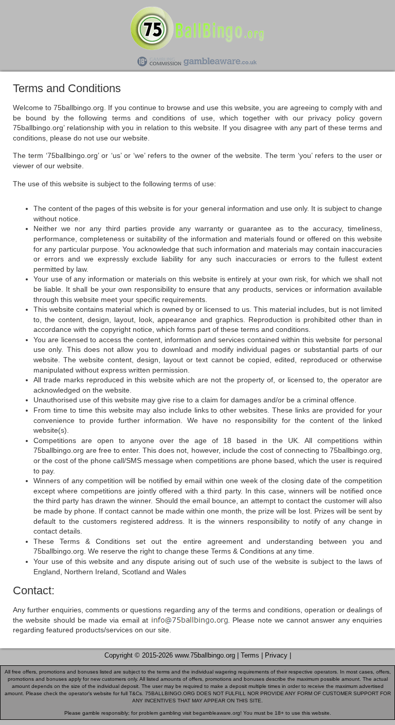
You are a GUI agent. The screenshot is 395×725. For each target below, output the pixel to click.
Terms (250, 655)
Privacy (276, 655)
